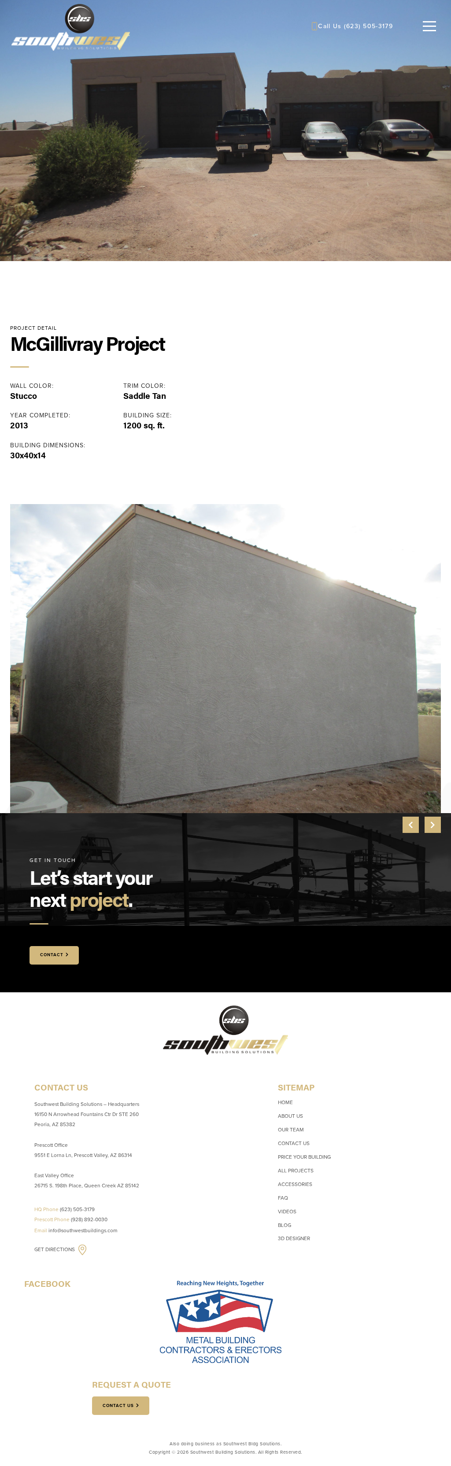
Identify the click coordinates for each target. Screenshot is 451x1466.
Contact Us (294, 1143)
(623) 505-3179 (368, 26)
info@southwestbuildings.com (83, 1230)
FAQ (283, 1198)
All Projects (296, 1171)
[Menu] (429, 26)
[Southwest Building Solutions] (70, 26)
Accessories (295, 1184)
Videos (287, 1211)
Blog (284, 1225)
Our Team (291, 1130)
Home (285, 1102)
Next (433, 825)
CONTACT (51, 955)
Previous (411, 825)
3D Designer (294, 1238)
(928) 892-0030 (89, 1219)
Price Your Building (304, 1157)
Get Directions (55, 1249)
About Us (290, 1116)
